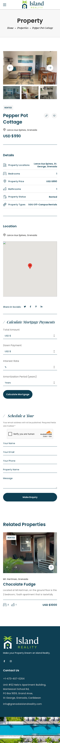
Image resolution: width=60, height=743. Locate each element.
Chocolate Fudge (19, 584)
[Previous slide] (10, 68)
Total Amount (11, 329)
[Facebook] (4, 661)
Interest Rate (11, 361)
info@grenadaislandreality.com (22, 704)
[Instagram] (11, 661)
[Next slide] (50, 68)
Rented (8, 107)
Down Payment (12, 345)
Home (10, 27)
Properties (22, 27)
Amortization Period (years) (20, 376)
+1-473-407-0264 (14, 678)
